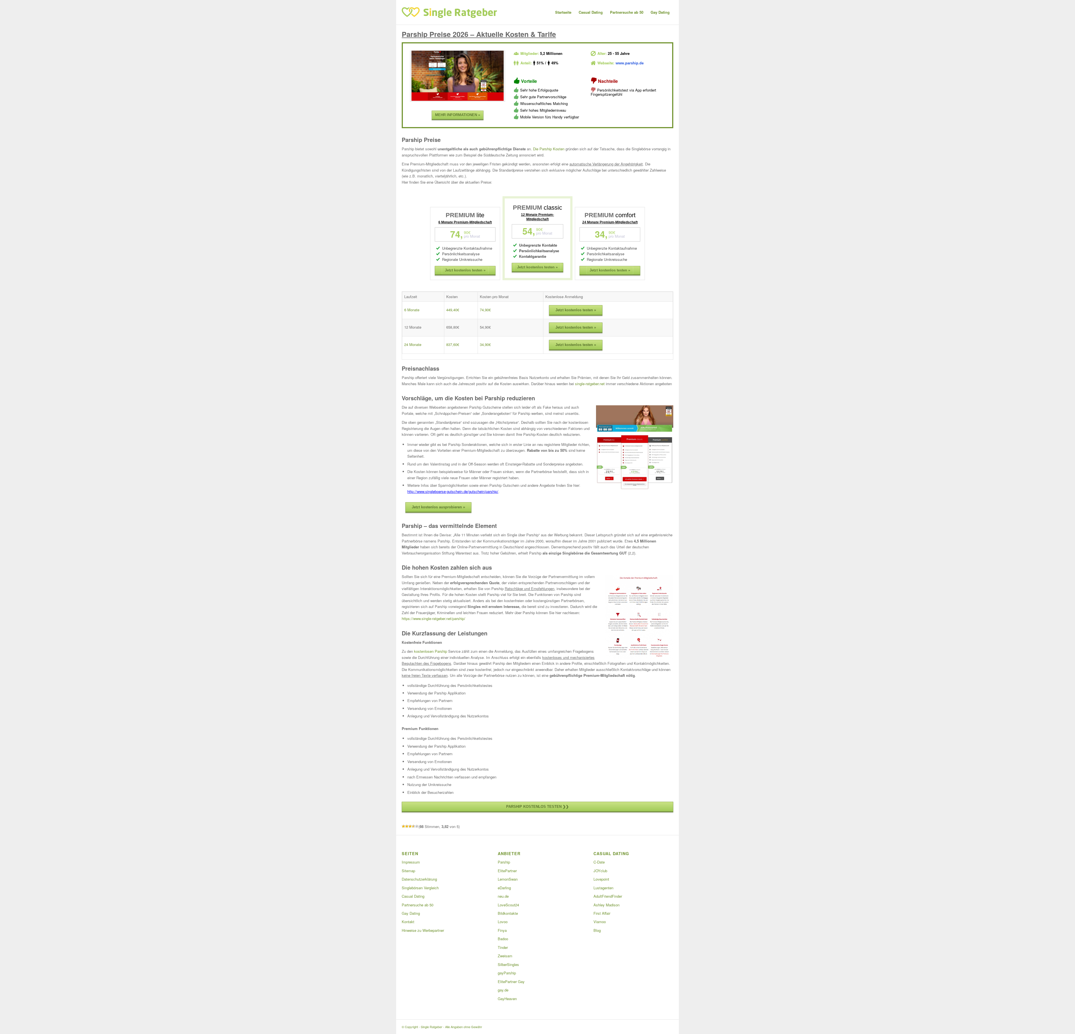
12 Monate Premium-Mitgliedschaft (537, 217)
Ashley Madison (606, 904)
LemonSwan (508, 879)
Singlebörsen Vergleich (420, 887)
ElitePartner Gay (511, 981)
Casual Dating (413, 896)
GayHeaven (507, 998)
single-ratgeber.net (590, 383)
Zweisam (505, 955)
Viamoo (599, 921)
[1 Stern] (403, 826)
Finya (502, 930)
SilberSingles (508, 964)
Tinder (503, 947)
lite (465, 215)
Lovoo (503, 921)
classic (537, 207)
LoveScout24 (508, 904)
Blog (597, 930)
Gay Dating (411, 913)
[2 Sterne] (406, 826)
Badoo (503, 938)
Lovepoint (601, 879)
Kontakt (408, 921)
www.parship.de (630, 63)
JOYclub (600, 870)
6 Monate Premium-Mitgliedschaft (465, 222)
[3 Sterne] (410, 826)
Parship (504, 862)
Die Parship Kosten (548, 148)
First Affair (601, 913)
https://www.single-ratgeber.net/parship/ (433, 618)
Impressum (411, 862)
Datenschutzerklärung (419, 879)
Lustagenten (603, 887)
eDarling (504, 887)
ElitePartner (507, 870)
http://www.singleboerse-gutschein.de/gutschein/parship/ (452, 491)
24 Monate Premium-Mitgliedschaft (610, 222)
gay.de (503, 990)
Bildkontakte (508, 913)
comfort (610, 215)
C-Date (599, 862)
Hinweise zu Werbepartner (423, 930)
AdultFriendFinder (607, 896)
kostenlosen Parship (430, 651)
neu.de (503, 896)
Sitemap (408, 870)
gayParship (507, 972)
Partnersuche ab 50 (417, 904)
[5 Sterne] (417, 826)
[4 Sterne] (413, 826)
